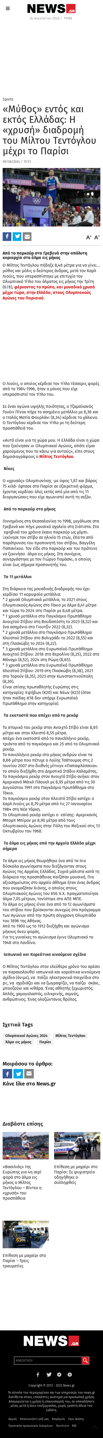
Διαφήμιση (58, 1419)
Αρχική (12, 1419)
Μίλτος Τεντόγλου (56, 456)
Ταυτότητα (62, 1426)
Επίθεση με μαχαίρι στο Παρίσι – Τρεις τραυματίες (24, 1260)
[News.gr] (51, 8)
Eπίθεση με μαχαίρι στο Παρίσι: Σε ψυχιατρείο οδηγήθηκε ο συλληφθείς (75, 1174)
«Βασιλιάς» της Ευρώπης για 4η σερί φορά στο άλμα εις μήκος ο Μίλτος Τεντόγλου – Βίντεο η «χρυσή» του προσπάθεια (22, 1182)
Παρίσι (45, 1042)
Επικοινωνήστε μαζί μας (34, 1419)
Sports (8, 99)
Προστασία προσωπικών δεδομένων (30, 1426)
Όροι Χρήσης (76, 1419)
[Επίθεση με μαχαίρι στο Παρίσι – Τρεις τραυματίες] (26, 1234)
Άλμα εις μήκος (18, 1042)
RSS (74, 1426)
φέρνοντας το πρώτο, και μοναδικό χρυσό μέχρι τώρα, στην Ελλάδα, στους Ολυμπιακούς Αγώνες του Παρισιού (49, 293)
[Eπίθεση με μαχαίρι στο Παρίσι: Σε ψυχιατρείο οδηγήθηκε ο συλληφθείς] (77, 1146)
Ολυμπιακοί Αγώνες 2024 (26, 1036)
